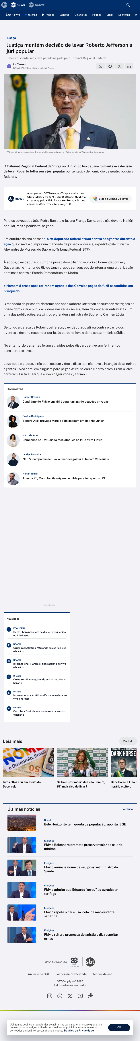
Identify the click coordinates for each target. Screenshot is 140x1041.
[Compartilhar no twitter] (119, 66)
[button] (28, 772)
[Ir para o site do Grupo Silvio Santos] (64, 962)
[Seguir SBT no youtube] (80, 996)
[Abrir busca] (128, 5)
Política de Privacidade (79, 1030)
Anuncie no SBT (39, 974)
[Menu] (136, 5)
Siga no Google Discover (113, 198)
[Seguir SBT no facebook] (60, 996)
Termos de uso (102, 974)
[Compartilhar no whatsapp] (100, 66)
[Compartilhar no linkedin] (129, 66)
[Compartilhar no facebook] (110, 66)
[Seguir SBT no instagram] (49, 996)
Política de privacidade (71, 974)
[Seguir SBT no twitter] (70, 996)
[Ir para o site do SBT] (90, 962)
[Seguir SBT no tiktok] (90, 996)
